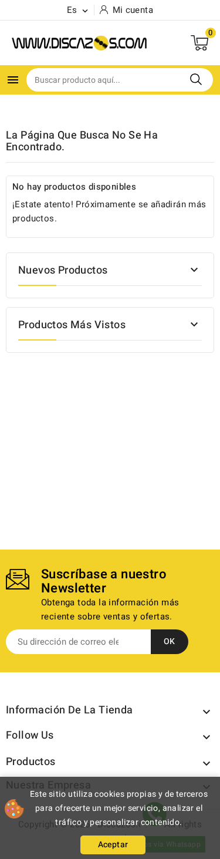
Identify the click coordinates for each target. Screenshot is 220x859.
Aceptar (113, 844)
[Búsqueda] (196, 79)
